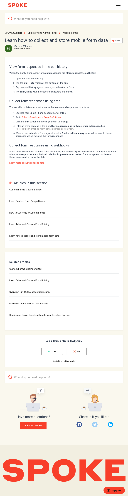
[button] (118, 4)
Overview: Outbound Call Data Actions (28, 303)
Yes (54, 351)
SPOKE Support (13, 32)
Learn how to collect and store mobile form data (34, 235)
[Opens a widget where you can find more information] (114, 490)
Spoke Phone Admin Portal (42, 32)
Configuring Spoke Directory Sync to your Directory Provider (39, 315)
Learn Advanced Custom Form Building (29, 224)
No (78, 351)
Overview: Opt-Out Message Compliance (30, 292)
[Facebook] (79, 424)
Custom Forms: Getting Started (25, 189)
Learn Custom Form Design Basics (27, 201)
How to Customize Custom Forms (27, 212)
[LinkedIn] (110, 424)
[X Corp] (95, 424)
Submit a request (33, 425)
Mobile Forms (70, 32)
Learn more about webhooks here (26, 162)
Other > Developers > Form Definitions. (41, 117)
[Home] (17, 5)
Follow (117, 41)
